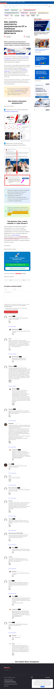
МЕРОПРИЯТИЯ (33, 13)
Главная (6, 5)
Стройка (45, 5)
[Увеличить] (29, 115)
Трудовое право (30, 5)
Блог (10, 5)
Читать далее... (38, 52)
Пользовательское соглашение (10, 682)
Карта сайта (6, 685)
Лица (13, 5)
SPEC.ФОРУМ (16, 235)
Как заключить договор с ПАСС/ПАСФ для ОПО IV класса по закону (41, 33)
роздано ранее (18, 90)
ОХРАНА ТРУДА (14, 10)
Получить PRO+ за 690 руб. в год (17, 264)
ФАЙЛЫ (33, 15)
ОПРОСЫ (6, 15)
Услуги (21, 5)
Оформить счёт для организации (17, 268)
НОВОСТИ (7, 10)
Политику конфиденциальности (9, 681)
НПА (37, 15)
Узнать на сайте (3, 3)
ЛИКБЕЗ (22, 15)
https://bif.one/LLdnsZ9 (17, 457)
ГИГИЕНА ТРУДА (24, 13)
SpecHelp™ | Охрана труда (11, 111)
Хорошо (42, 686)
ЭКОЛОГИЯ (17, 15)
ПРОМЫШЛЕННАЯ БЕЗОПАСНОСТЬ (12, 13)
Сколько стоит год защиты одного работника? (42, 50)
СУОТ (25, 5)
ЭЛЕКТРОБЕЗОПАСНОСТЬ (43, 13)
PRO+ (21, 10)
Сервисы (17, 5)
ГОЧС (12, 15)
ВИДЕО (27, 15)
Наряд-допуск (38, 5)
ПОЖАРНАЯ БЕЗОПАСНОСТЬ (29, 10)
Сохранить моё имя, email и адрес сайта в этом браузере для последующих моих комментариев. (16, 309)
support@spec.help (17, 615)
